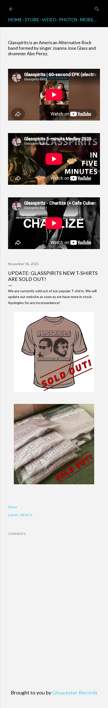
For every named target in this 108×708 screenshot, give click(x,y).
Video (49, 19)
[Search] (97, 8)
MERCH (26, 515)
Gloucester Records (74, 692)
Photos (68, 19)
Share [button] (12, 507)
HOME (15, 19)
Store (32, 19)
